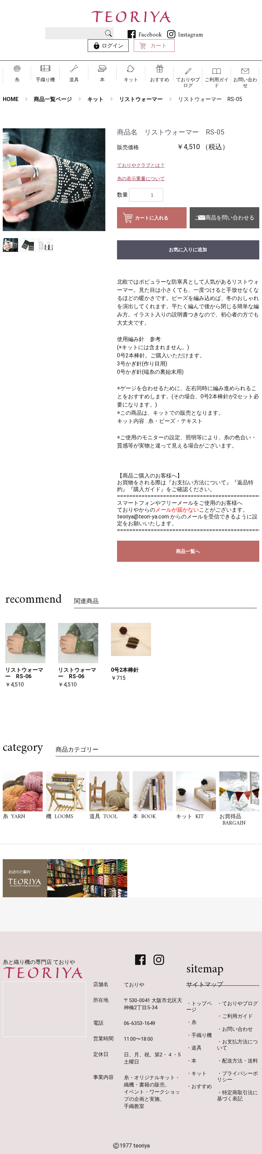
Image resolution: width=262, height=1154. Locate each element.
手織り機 (45, 79)
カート (158, 45)
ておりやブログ (188, 82)
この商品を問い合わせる (224, 217)
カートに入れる (152, 217)
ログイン (112, 45)
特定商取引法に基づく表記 (237, 1095)
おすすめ (159, 79)
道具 (74, 79)
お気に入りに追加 (188, 249)
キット (131, 79)
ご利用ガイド (217, 82)
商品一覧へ (188, 551)
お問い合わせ (245, 82)
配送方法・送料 (240, 1061)
